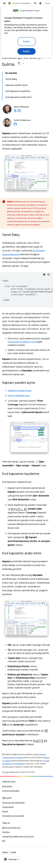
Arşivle (5, 811)
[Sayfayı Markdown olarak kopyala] (19, 63)
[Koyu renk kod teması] (44, 274)
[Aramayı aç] (35, 3)
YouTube (5, 832)
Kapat (26, 41)
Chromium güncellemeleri (13, 802)
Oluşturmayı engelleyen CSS (21, 342)
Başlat (26, 51)
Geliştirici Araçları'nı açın (19, 390)
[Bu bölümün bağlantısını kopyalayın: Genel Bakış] (22, 235)
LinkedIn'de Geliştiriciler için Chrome (18, 836)
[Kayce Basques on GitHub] (19, 111)
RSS (3, 841)
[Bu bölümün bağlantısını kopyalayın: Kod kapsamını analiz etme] (44, 553)
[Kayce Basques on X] (15, 111)
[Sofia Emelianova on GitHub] (15, 125)
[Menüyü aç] (4, 3)
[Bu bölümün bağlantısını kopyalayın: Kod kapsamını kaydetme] (42, 474)
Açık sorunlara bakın (10, 790)
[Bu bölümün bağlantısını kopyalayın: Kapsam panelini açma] (37, 383)
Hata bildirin (7, 786)
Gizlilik (13, 852)
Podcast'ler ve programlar (13, 815)
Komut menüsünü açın (18, 395)
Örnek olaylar (8, 807)
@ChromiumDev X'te (11, 827)
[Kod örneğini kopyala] (48, 274)
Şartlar (5, 852)
